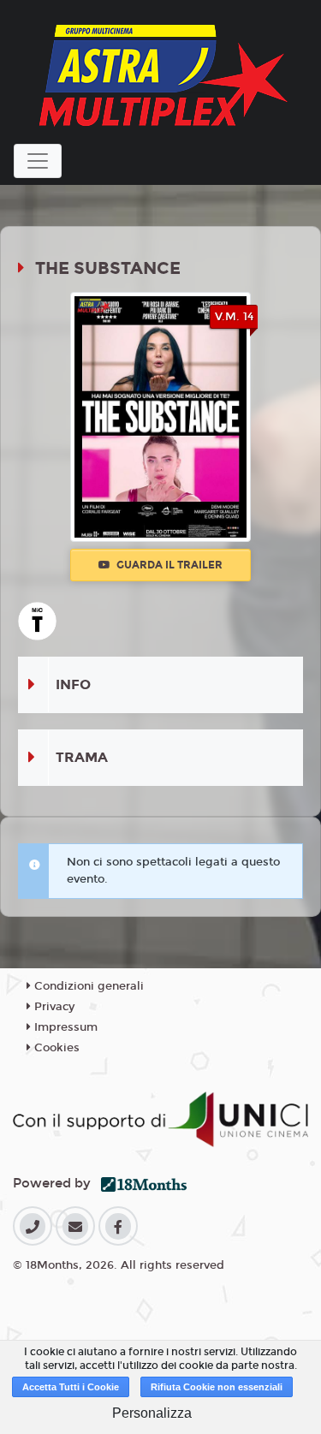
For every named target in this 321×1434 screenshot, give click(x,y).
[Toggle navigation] (38, 161)
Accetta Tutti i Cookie (70, 1387)
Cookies (55, 1048)
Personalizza (152, 1413)
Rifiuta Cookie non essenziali (216, 1387)
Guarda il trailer (168, 565)
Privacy (52, 1007)
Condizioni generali (87, 986)
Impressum (64, 1027)
